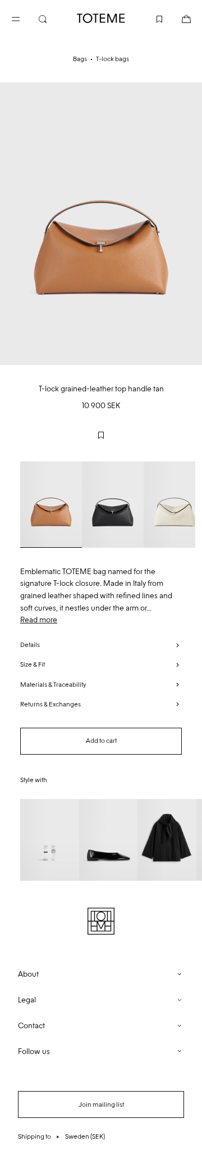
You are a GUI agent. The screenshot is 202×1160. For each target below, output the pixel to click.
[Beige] (51, 504)
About (28, 974)
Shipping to (61, 1136)
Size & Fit (32, 664)
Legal (27, 1000)
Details (30, 645)
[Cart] (177, 18)
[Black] (113, 504)
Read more (38, 620)
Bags (80, 59)
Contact (31, 1025)
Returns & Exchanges (50, 704)
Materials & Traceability (53, 684)
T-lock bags (112, 59)
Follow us (34, 1051)
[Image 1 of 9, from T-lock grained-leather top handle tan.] (101, 223)
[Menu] (24, 18)
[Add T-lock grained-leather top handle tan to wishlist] (101, 435)
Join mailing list (101, 1104)
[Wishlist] (150, 18)
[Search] (51, 18)
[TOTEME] (101, 18)
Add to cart (101, 741)
